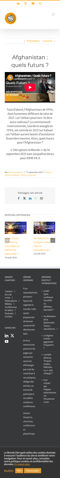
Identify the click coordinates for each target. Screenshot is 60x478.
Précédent (33, 41)
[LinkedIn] (6, 335)
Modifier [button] (9, 470)
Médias (8, 304)
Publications (11, 301)
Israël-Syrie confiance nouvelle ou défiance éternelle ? (12, 246)
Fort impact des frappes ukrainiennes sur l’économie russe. (49, 391)
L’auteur (9, 291)
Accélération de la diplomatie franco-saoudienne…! (49, 322)
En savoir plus (22, 464)
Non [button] (19, 470)
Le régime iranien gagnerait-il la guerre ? (49, 342)
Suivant (47, 41)
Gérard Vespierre (16, 172)
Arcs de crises (8, 296)
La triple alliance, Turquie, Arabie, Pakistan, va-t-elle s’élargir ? (48, 364)
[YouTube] (6, 341)
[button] (7, 240)
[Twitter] (12, 335)
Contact (8, 316)
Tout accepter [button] (32, 470)
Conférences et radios (11, 309)
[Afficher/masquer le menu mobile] (53, 14)
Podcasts (32, 175)
